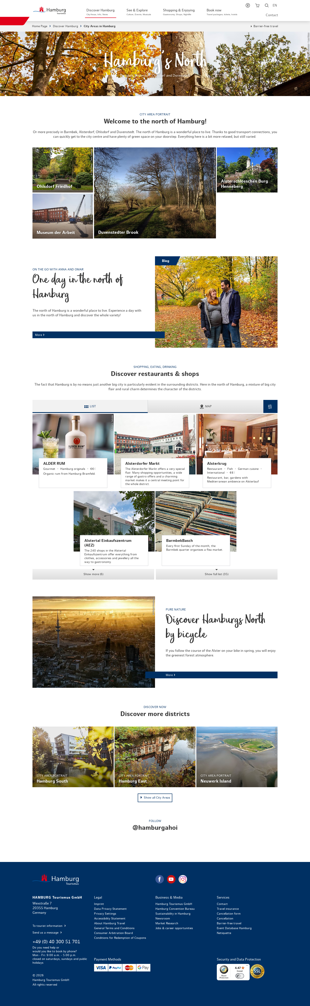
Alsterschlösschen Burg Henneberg (247, 169)
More (155, 302)
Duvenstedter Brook (155, 192)
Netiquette (224, 933)
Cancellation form (229, 913)
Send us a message (45, 932)
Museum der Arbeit (62, 216)
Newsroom (162, 918)
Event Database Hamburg (234, 928)
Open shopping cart (257, 6)
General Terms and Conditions (114, 928)
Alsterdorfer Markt (155, 451)
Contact (272, 15)
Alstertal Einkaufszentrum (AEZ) (114, 528)
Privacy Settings (105, 913)
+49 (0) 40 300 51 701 (56, 942)
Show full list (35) (216, 574)
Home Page (39, 26)
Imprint (99, 904)
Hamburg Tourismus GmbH (173, 904)
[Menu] (247, 966)
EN (275, 5)
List (93, 406)
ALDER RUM (72, 451)
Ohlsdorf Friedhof (62, 169)
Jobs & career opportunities (174, 928)
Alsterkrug (236, 451)
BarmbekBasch (195, 528)
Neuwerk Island (236, 757)
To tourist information (47, 926)
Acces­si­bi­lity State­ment (109, 918)
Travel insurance (228, 908)
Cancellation (225, 918)
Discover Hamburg (65, 26)
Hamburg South (72, 757)
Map (208, 406)
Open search (267, 6)
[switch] (240, 975)
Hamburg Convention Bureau (175, 908)
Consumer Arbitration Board (113, 933)
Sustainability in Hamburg (172, 913)
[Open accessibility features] (248, 6)
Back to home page (93, 879)
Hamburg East (155, 757)
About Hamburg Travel (109, 923)
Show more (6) (93, 574)
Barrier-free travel (265, 26)
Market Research (166, 923)
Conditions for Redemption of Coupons (120, 938)
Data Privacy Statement (110, 908)
